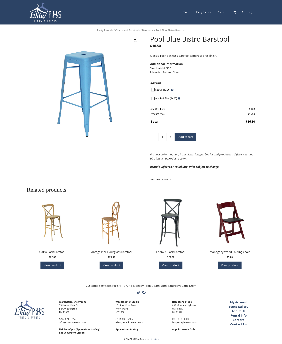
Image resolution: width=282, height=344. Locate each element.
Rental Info (238, 315)
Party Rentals (203, 12)
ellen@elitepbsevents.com (129, 322)
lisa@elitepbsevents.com (185, 322)
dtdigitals (154, 339)
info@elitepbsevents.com (72, 322)
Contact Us (238, 324)
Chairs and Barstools (127, 30)
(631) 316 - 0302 (180, 318)
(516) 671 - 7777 (119, 286)
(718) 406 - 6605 (124, 318)
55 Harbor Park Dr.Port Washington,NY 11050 (69, 309)
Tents (186, 12)
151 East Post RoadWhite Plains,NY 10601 (126, 309)
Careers (238, 320)
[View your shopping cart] (234, 12)
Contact (222, 12)
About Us (238, 311)
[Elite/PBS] (45, 12)
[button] (250, 12)
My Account (238, 302)
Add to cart (186, 137)
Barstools (147, 30)
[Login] (242, 12)
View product (52, 265)
